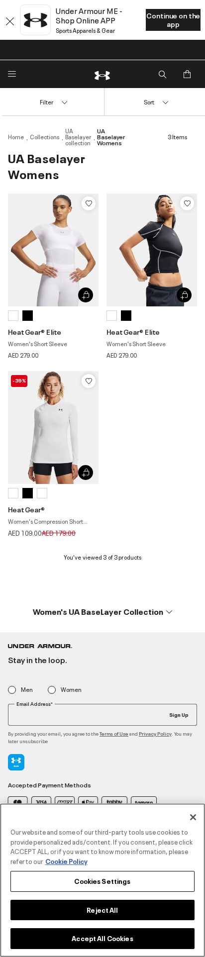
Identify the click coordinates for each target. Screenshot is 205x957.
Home (16, 137)
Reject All (102, 909)
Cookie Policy (66, 861)
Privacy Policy (155, 733)
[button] (102, 611)
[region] (102, 880)
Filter (46, 101)
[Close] (193, 817)
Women (71, 689)
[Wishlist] (89, 203)
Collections (44, 137)
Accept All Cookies (102, 938)
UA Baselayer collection (78, 137)
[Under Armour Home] (102, 74)
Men (27, 689)
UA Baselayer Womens (111, 137)
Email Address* (34, 703)
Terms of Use (114, 733)
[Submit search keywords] (162, 74)
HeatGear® (26, 509)
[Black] (27, 315)
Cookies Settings (102, 880)
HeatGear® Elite (34, 331)
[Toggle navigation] (12, 74)
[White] (13, 315)
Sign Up (179, 714)
